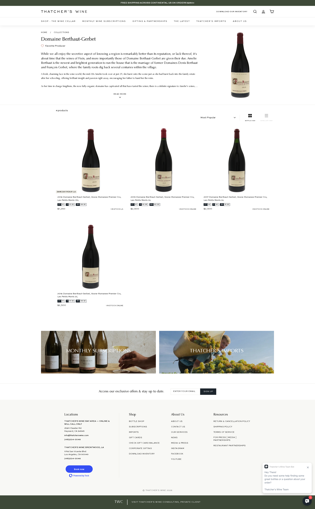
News (174, 438)
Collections (61, 32)
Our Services (179, 432)
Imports (134, 432)
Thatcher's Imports (211, 21)
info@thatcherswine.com (76, 435)
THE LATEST (182, 21)
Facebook (177, 454)
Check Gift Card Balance (144, 443)
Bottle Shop (136, 421)
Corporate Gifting (140, 448)
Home (44, 32)
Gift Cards (135, 438)
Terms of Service (224, 432)
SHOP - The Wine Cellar (58, 21)
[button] (79, 469)
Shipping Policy (222, 427)
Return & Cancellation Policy (231, 421)
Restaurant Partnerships (229, 446)
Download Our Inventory (231, 11)
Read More (120, 94)
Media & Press (179, 443)
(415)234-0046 (72, 440)
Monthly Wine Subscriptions (104, 21)
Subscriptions (138, 427)
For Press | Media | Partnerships (225, 438)
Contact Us (178, 427)
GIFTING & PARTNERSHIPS (149, 21)
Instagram (177, 448)
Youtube (176, 459)
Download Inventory (142, 454)
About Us (240, 21)
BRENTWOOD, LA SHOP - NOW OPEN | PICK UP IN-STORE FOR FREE (157, 4)
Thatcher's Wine (156, 490)
